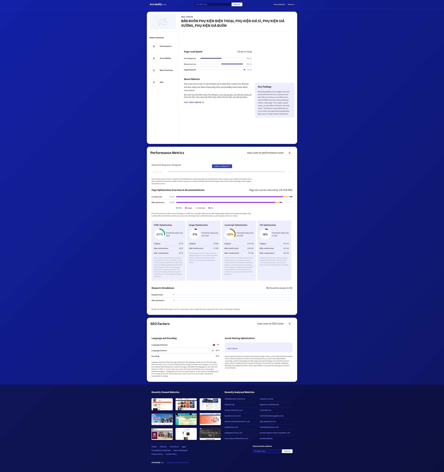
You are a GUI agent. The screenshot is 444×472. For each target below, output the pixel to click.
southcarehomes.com (234, 410)
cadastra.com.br (266, 399)
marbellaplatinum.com (269, 427)
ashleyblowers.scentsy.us (235, 399)
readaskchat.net (231, 427)
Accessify (158, 4)
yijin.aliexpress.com (268, 421)
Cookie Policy (171, 454)
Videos (154, 446)
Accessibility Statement (161, 450)
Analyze (237, 4)
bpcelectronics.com (233, 416)
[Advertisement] (237, 40)
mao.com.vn (187, 16)
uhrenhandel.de (266, 438)
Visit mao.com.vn (192, 102)
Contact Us (174, 446)
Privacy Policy (157, 454)
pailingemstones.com (233, 433)
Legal (184, 446)
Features (163, 446)
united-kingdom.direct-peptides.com (275, 433)
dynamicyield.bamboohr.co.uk (237, 421)
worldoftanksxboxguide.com (271, 416)
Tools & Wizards (279, 4)
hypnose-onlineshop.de (269, 404)
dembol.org (229, 404)
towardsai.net (265, 410)
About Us (291, 4)
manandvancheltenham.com (236, 438)
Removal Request (181, 450)
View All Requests (222, 166)
